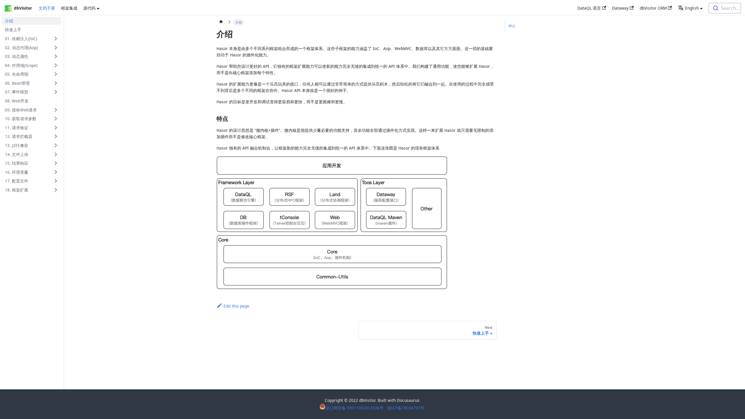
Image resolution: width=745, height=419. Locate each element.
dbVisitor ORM (653, 8)
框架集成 (69, 8)
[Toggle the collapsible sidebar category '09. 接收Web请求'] (55, 110)
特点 (512, 26)
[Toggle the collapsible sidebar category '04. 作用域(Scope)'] (55, 65)
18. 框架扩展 (16, 190)
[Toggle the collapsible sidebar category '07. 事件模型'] (55, 92)
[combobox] (725, 8)
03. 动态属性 (16, 56)
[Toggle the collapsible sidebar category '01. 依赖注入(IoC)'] (55, 38)
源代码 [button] (89, 8)
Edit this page (236, 306)
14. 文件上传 (16, 154)
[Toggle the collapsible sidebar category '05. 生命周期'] (55, 74)
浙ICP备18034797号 (405, 408)
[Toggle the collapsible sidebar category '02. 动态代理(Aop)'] (55, 48)
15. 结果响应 (16, 163)
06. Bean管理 (17, 83)
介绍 (9, 21)
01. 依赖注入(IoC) (21, 38)
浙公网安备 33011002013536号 (355, 408)
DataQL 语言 (589, 8)
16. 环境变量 (16, 172)
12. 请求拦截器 (18, 136)
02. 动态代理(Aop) (21, 47)
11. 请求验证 (16, 127)
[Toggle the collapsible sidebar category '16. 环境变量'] (55, 172)
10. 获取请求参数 (20, 118)
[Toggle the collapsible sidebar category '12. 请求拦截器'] (55, 136)
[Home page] (221, 22)
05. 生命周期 (16, 74)
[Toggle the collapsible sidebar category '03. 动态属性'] (55, 56)
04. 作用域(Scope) (21, 65)
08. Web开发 (17, 101)
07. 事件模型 (16, 92)
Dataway (620, 8)
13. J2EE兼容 (16, 145)
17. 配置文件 (16, 181)
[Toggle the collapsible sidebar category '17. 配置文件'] (55, 181)
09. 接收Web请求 (21, 110)
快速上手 (13, 29)
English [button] (692, 8)
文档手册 (47, 8)
